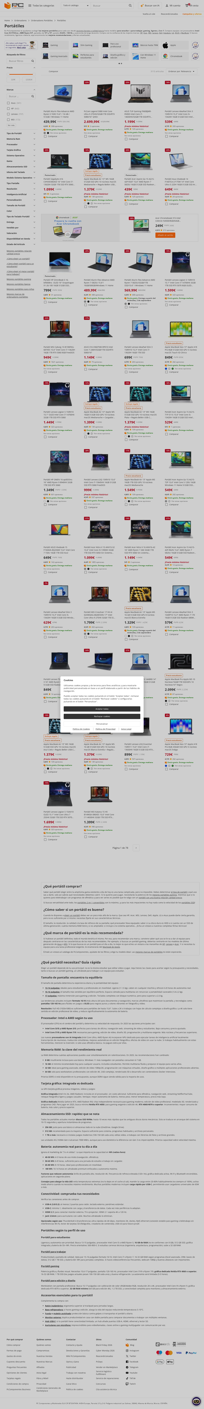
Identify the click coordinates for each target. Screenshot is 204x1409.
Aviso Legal (126, 729)
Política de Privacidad (105, 729)
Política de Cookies (81, 729)
